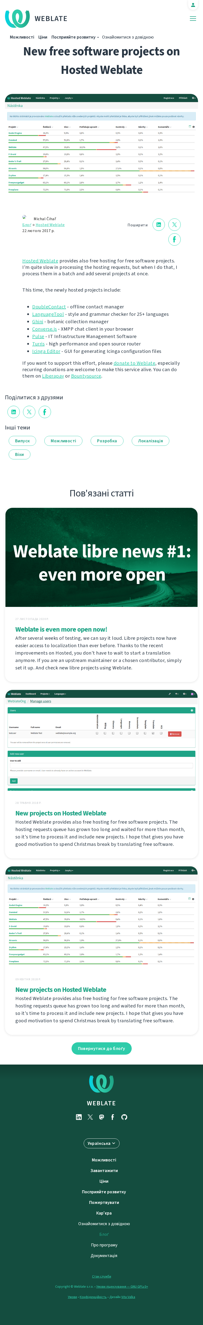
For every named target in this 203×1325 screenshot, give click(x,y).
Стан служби (101, 1276)
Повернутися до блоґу (101, 1048)
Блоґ (26, 224)
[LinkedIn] (78, 1117)
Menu (193, 18)
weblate (101, 1103)
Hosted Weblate (50, 224)
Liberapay (53, 376)
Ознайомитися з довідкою (128, 37)
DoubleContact (49, 306)
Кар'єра (104, 1213)
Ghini (37, 321)
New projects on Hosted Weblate (60, 813)
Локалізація (150, 441)
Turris (38, 344)
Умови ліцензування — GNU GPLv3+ (122, 1286)
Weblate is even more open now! (61, 629)
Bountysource (86, 376)
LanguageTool (48, 314)
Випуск (22, 441)
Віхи (19, 454)
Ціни (42, 37)
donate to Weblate (134, 363)
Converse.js (44, 329)
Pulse (38, 336)
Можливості (22, 37)
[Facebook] (113, 1117)
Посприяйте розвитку (73, 37)
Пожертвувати (104, 1202)
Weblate (51, 18)
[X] (90, 1117)
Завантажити (104, 1171)
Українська (99, 1143)
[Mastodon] (101, 1117)
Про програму (104, 1245)
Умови (72, 1297)
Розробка (107, 441)
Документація (104, 1256)
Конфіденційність (93, 1297)
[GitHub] (124, 1117)
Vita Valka (128, 1297)
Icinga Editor (46, 351)
